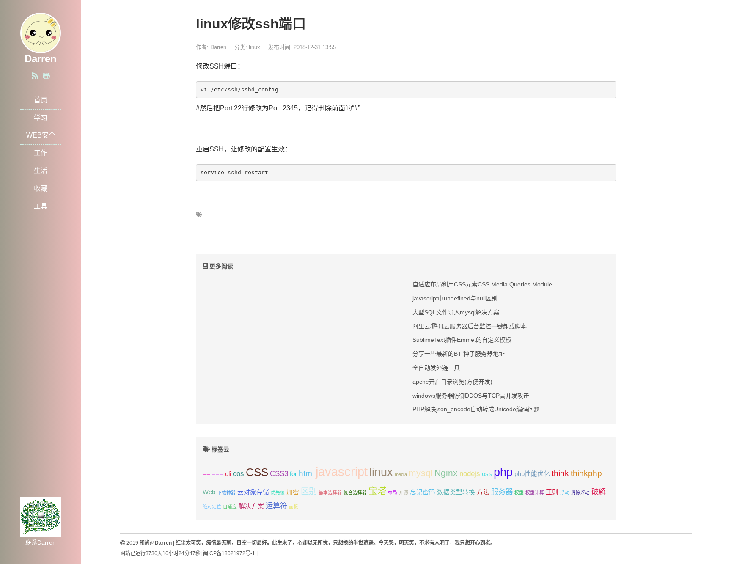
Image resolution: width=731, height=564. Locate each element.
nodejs (469, 473)
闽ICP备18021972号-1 (229, 553)
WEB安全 (40, 135)
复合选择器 (355, 492)
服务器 (502, 491)
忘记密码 (422, 492)
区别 (309, 491)
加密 (292, 492)
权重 (519, 492)
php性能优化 (532, 473)
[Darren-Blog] (40, 32)
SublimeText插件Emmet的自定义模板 (461, 339)
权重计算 (534, 492)
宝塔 (377, 491)
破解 (598, 491)
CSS (257, 472)
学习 (40, 117)
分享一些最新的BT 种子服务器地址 (458, 353)
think (560, 473)
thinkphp (586, 473)
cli (228, 473)
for (293, 473)
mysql (421, 473)
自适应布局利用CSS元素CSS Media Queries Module (482, 284)
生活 (40, 170)
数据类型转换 (456, 492)
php (503, 472)
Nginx (446, 473)
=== (217, 473)
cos (238, 473)
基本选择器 (330, 492)
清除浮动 (580, 492)
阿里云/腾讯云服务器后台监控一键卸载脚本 (469, 326)
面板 (293, 506)
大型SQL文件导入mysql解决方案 (455, 312)
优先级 (278, 492)
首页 (40, 100)
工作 (40, 153)
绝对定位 (212, 506)
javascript (342, 472)
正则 (552, 492)
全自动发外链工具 (436, 367)
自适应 (230, 506)
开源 (403, 492)
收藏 (40, 188)
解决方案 (251, 506)
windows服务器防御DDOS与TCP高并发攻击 (470, 395)
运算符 (276, 505)
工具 (40, 206)
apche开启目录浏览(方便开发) (452, 381)
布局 (392, 492)
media (401, 474)
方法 (483, 492)
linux (254, 47)
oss (487, 473)
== (206, 473)
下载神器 (226, 492)
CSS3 (279, 473)
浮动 (564, 492)
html (306, 473)
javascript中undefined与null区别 (454, 298)
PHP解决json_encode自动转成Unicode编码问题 (476, 409)
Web (209, 492)
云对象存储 (253, 492)
